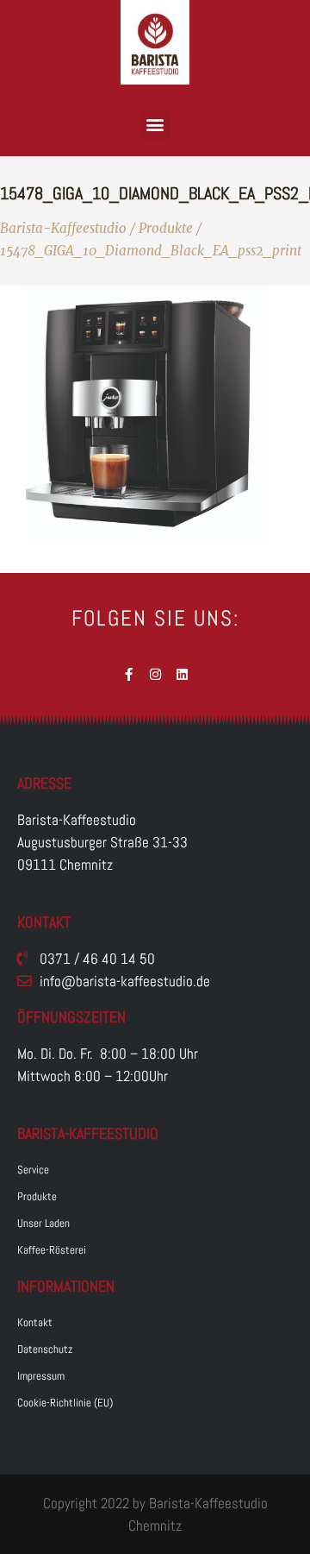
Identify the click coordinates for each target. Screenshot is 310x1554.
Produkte (166, 228)
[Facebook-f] (128, 674)
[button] (155, 124)
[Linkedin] (182, 674)
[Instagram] (155, 674)
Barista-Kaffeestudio (63, 228)
